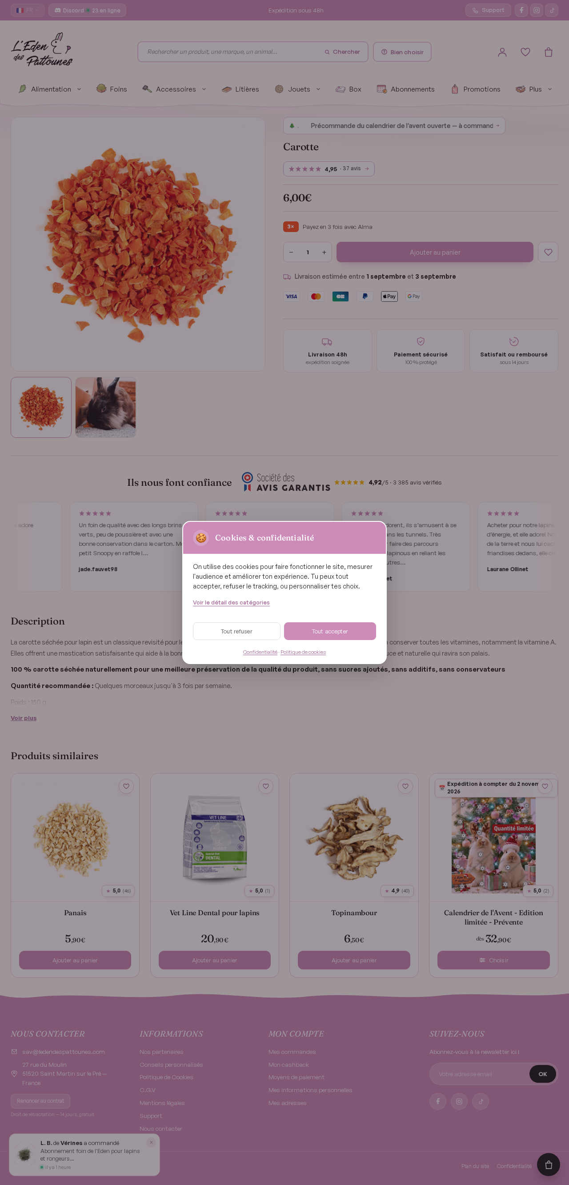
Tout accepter (330, 631)
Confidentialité (260, 652)
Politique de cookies (303, 652)
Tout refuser (236, 631)
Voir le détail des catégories (231, 602)
